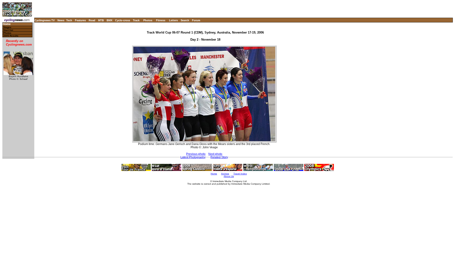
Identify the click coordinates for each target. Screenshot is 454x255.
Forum (196, 20)
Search (185, 20)
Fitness (160, 20)
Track (136, 20)
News (60, 20)
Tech (69, 20)
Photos (147, 20)
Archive (225, 173)
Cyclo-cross (122, 20)
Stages (7, 27)
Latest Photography (192, 157)
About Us (229, 176)
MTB (101, 20)
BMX (109, 20)
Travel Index (240, 173)
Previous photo (195, 154)
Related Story (219, 157)
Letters (173, 20)
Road (92, 20)
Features (80, 20)
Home (7, 24)
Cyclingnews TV (45, 20)
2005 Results (10, 35)
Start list (8, 30)
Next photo (215, 154)
